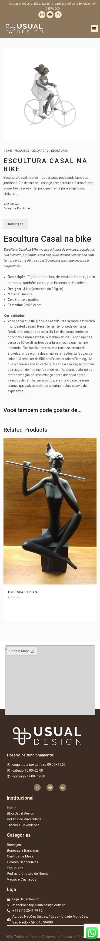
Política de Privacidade (77, 937)
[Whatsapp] (58, 14)
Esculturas (59, 150)
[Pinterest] (50, 14)
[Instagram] (41, 14)
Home (7, 150)
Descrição (15, 224)
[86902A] (50, 95)
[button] (94, 28)
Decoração (40, 150)
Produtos (21, 150)
